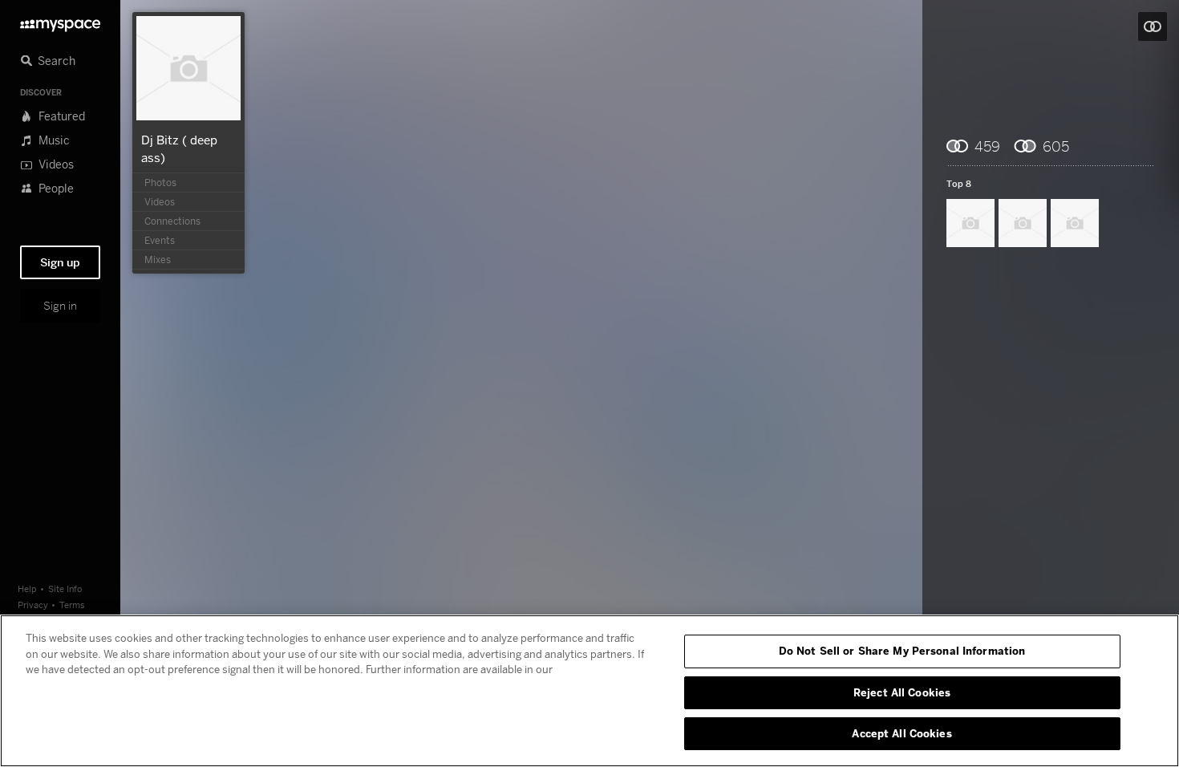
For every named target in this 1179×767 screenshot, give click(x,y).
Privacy (33, 605)
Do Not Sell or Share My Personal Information (902, 650)
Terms (72, 605)
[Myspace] (60, 21)
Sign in (60, 305)
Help (27, 588)
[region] (589, 691)
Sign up (60, 262)
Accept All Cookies (901, 733)
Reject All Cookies (901, 692)
